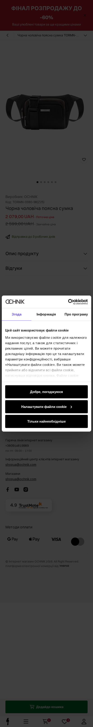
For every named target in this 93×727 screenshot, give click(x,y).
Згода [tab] (16, 314)
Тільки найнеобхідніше (46, 421)
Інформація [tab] (46, 314)
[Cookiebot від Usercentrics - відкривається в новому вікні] (68, 302)
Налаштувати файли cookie (44, 406)
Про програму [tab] (76, 314)
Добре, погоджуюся (46, 392)
